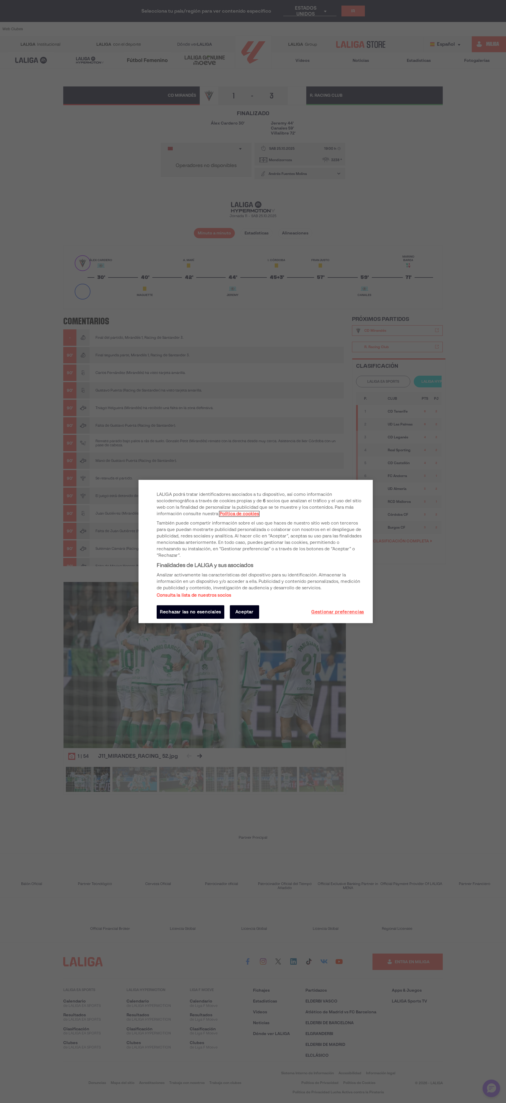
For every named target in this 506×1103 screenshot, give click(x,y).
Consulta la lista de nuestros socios (194, 595)
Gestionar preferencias (337, 612)
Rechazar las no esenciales (190, 612)
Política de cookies (239, 513)
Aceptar (244, 612)
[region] (256, 551)
